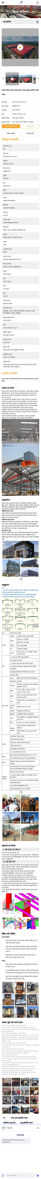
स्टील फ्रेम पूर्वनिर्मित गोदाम (19, 1118)
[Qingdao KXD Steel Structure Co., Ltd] (21, 2)
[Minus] (38, 1128)
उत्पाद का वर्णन (30, 133)
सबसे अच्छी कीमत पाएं (11, 126)
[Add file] (2, 1175)
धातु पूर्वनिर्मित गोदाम (26, 1123)
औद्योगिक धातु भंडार (9, 1123)
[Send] (38, 1175)
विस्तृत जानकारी (11, 133)
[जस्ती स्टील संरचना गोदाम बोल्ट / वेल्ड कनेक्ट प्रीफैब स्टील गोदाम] (20, 47)
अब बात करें (30, 126)
